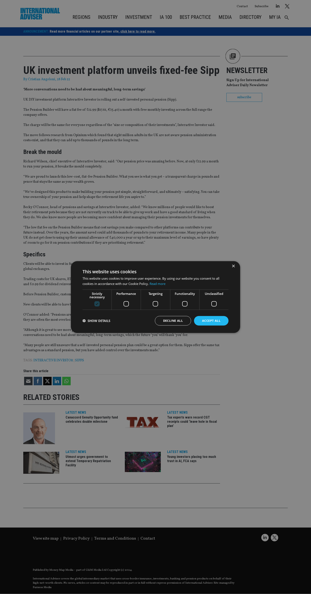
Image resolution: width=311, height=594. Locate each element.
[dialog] (155, 297)
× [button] (233, 266)
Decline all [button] (173, 321)
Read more (157, 284)
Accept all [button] (211, 321)
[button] (96, 321)
